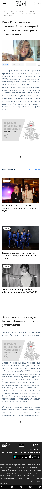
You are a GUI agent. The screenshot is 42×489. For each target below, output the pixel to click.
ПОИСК (37, 445)
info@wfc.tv (33, 472)
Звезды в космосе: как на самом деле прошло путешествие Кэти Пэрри (19, 256)
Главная (4, 11)
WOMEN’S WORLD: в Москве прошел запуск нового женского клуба (19, 208)
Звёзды (17, 11)
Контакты (34, 449)
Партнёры (36, 452)
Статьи (10, 11)
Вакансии (28, 452)
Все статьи (33, 169)
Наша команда (8, 452)
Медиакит (19, 452)
